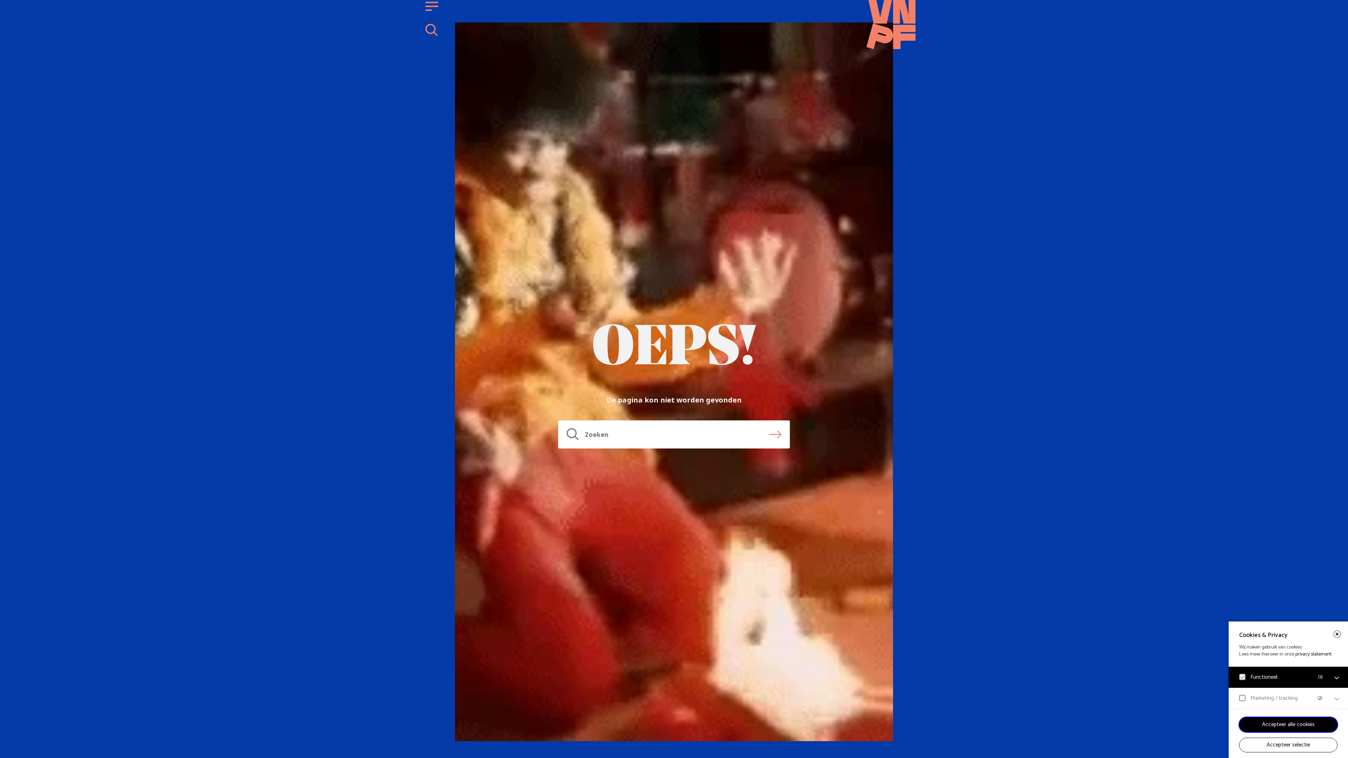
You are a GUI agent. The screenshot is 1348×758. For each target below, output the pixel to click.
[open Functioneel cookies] (1337, 678)
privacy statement (1313, 654)
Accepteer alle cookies (1288, 724)
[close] (1337, 634)
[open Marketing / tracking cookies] (1337, 699)
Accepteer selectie (1288, 745)
